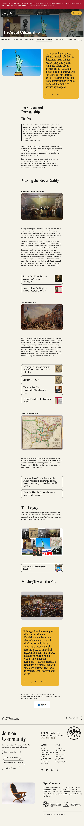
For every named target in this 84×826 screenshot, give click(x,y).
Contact (43, 756)
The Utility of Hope (70, 39)
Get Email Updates (10, 768)
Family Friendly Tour (61, 762)
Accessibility (44, 763)
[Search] (11, 13)
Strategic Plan (45, 750)
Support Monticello (10, 757)
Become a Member (10, 752)
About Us (44, 749)
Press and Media (46, 758)
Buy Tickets (76, 13)
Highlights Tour (59, 749)
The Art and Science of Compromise (23, 39)
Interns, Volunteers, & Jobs (12, 763)
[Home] (42, 13)
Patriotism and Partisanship (44, 39)
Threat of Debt (58, 39)
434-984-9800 (48, 738)
